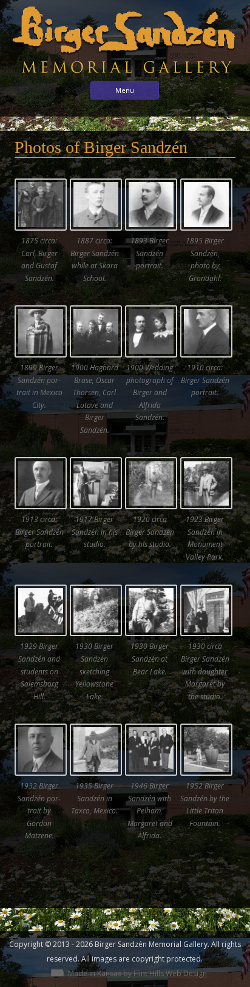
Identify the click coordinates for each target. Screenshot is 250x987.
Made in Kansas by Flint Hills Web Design (137, 973)
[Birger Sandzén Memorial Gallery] (125, 77)
